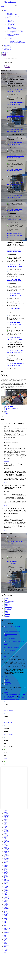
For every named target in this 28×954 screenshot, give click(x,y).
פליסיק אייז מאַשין (11, 27)
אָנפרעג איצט (4, 676)
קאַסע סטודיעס (7, 46)
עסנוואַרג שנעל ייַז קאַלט (19, 694)
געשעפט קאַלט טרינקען (9, 699)
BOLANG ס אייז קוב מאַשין (22, 696)
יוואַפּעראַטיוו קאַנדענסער (16, 41)
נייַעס (8, 17)
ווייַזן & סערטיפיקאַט (12, 14)
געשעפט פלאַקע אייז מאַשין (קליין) (15, 31)
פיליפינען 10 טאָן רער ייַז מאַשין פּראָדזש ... (14, 581)
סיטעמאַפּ (6, 692)
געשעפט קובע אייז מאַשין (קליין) (14, 30)
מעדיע (5, 48)
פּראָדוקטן (6, 19)
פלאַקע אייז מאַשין (11, 23)
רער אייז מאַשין (10, 20)
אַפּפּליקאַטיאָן (7, 45)
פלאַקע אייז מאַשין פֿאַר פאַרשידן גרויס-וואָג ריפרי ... (14, 250)
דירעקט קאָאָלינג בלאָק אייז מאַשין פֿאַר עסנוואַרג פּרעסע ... (15, 235)
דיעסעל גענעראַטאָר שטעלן (15, 219)
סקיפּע (5, 758)
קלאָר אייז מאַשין (11, 26)
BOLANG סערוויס (11, 13)
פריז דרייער (9, 37)
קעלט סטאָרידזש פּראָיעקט (13, 34)
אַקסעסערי (9, 38)
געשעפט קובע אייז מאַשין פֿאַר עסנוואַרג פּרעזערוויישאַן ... (15, 90)
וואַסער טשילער (10, 35)
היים (5, 9)
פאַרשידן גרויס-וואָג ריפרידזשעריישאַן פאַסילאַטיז (10, 695)
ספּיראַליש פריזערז (11, 33)
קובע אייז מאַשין (10, 21)
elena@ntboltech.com (14, 658)
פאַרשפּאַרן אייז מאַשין (12, 24)
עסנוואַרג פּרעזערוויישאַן (14, 697)
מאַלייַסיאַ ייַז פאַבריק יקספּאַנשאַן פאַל (13, 562)
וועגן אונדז (6, 10)
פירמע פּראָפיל (10, 12)
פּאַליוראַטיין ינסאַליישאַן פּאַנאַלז (17, 42)
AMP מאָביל (7, 693)
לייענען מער (6, 65)
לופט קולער (12, 39)
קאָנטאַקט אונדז (7, 49)
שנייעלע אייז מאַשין (11, 28)
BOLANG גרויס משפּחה (13, 16)
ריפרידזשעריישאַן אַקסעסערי (17, 44)
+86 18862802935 (8, 656)
